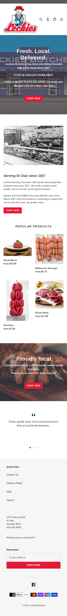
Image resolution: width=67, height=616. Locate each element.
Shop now (33, 98)
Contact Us (13, 474)
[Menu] (61, 19)
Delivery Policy (14, 483)
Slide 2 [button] (33, 447)
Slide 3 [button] (36, 447)
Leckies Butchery (37, 605)
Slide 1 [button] (30, 447)
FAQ (9, 491)
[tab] (30, 447)
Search (10, 500)
